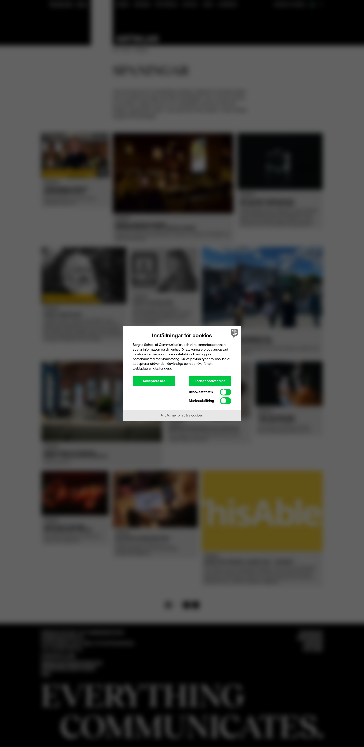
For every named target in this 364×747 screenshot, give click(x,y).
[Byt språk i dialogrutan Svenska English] (234, 333)
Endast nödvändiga (210, 381)
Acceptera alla (154, 381)
